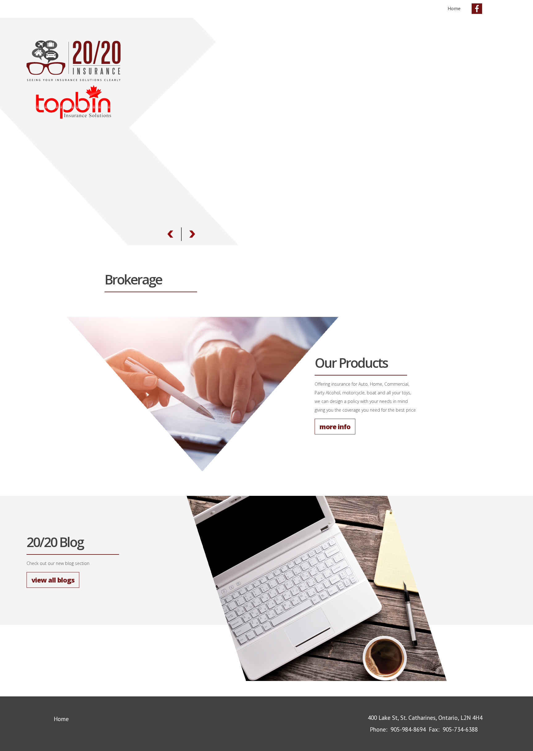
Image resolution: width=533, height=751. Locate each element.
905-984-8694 (408, 729)
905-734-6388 (460, 729)
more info (335, 426)
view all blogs (52, 579)
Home (454, 8)
